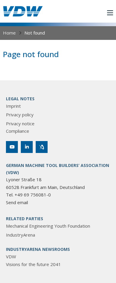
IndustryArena (20, 235)
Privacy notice (20, 123)
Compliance (17, 131)
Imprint (13, 106)
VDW (11, 256)
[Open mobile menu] (110, 12)
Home (9, 33)
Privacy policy (20, 115)
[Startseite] (23, 11)
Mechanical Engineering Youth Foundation (48, 226)
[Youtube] (12, 147)
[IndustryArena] (42, 147)
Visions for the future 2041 (33, 264)
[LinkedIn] (27, 147)
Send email (17, 202)
